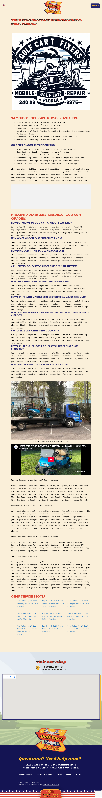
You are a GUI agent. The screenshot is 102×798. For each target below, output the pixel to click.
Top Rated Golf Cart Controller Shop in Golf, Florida (27, 616)
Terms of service (44, 775)
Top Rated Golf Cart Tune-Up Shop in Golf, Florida (78, 629)
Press (68, 775)
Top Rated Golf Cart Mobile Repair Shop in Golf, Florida (53, 616)
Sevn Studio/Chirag (51, 785)
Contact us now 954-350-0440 (51, 795)
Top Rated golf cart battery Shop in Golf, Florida (28, 603)
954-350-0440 (48, 764)
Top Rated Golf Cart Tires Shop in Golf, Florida (52, 629)
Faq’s (59, 775)
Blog (78, 775)
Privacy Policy (25, 775)
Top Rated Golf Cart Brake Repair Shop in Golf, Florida (53, 603)
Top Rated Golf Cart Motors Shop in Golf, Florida (78, 616)
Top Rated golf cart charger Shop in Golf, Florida (78, 603)
